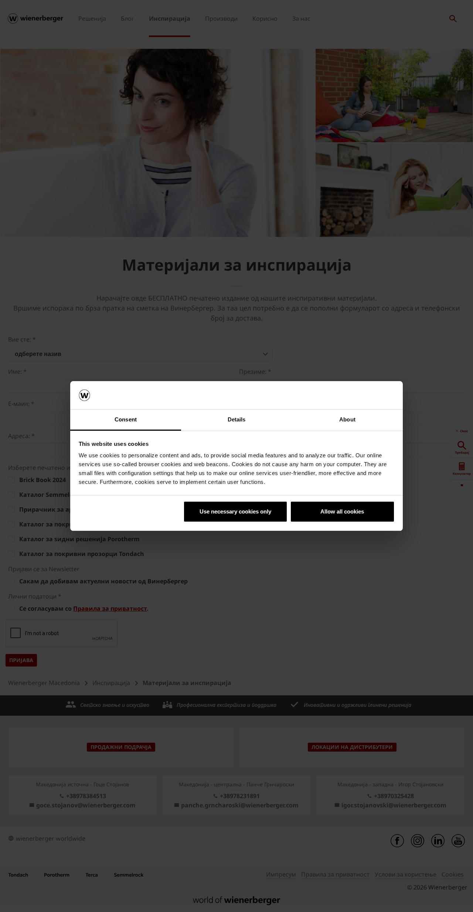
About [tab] (347, 419)
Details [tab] (237, 419)
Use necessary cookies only (235, 511)
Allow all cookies (342, 511)
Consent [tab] (126, 419)
